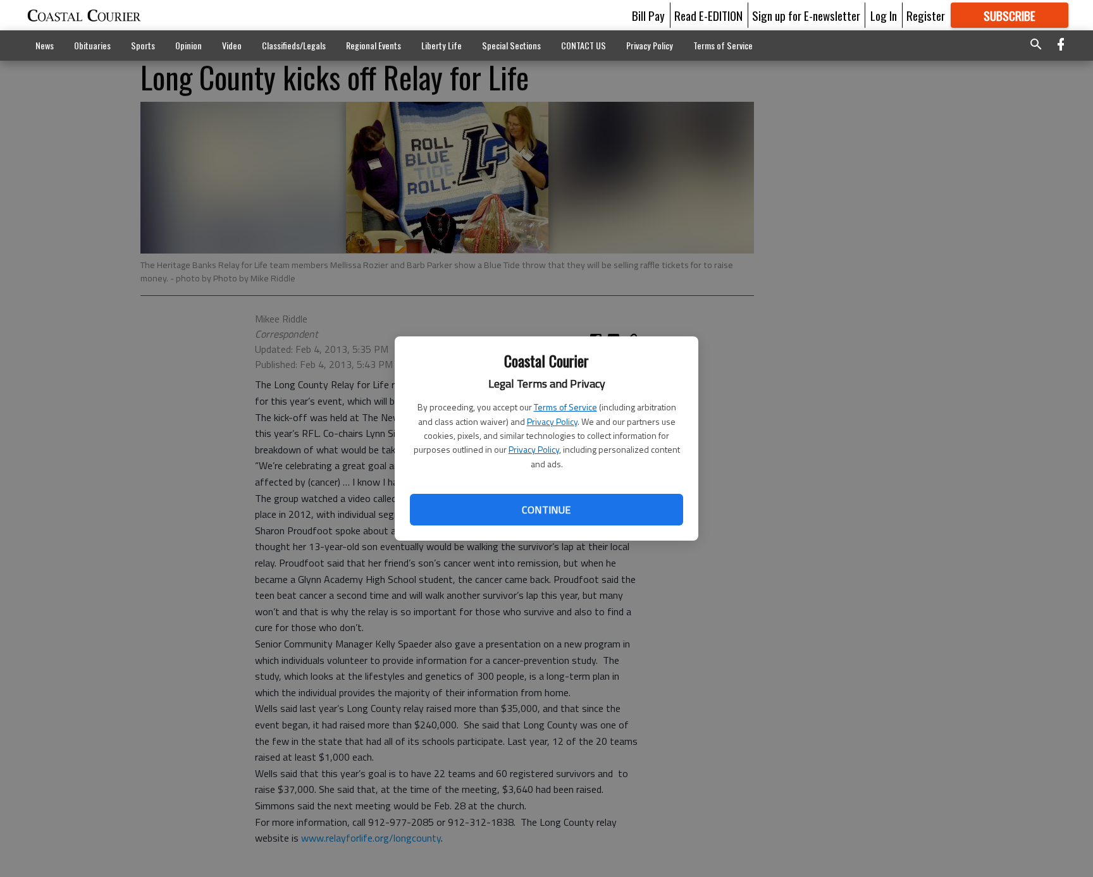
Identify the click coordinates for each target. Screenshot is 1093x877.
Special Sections (511, 45)
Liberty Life (441, 45)
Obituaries (92, 45)
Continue (546, 509)
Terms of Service (565, 407)
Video (232, 45)
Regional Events (373, 45)
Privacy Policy (552, 421)
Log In (883, 15)
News (44, 45)
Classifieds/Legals (294, 45)
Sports (143, 45)
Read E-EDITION (708, 15)
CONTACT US (583, 45)
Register (925, 15)
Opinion (188, 45)
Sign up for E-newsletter (806, 15)
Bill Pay (648, 15)
